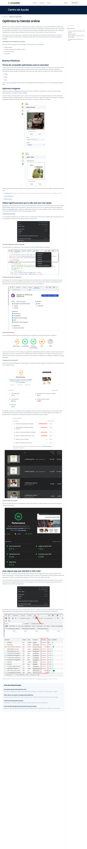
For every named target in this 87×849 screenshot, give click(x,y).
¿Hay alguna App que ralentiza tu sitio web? (75, 40)
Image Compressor (9, 196)
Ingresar (66, 2)
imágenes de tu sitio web (20, 91)
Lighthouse (5, 205)
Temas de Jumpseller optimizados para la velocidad (76, 31)
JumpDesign (13, 82)
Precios (48, 2)
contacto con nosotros (42, 679)
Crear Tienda (75, 2)
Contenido (41, 2)
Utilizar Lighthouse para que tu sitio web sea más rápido (76, 36)
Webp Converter (8, 199)
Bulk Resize (7, 193)
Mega (5, 77)
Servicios (35, 2)
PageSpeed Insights (13, 209)
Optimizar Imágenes (72, 34)
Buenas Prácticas (71, 28)
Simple (6, 74)
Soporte (6, 16)
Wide (5, 80)
